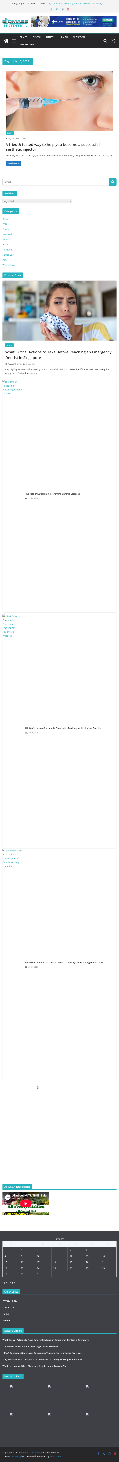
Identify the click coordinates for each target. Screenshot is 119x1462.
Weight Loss (27, 44)
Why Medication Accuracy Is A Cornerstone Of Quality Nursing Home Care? (64, 962)
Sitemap (6, 1320)
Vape (5, 259)
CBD (4, 224)
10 (38, 1256)
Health (64, 37)
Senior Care (8, 254)
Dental (37, 37)
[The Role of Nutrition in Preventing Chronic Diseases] (12, 496)
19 (71, 1262)
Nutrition (79, 37)
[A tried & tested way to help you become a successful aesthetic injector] (59, 101)
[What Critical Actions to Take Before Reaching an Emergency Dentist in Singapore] (59, 311)
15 (5, 1262)
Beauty (24, 37)
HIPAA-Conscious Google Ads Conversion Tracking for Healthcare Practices (63, 728)
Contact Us (8, 1307)
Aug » (12, 1282)
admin (25, 138)
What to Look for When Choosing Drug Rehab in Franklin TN (34, 1366)
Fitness (50, 37)
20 (87, 1262)
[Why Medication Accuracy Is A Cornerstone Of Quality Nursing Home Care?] (12, 965)
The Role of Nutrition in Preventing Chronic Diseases (52, 493)
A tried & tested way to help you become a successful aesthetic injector (53, 147)
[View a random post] (113, 41)
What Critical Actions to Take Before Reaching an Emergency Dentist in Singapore (58, 354)
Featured (7, 234)
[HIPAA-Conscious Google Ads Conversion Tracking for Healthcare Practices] (12, 730)
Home (5, 1313)
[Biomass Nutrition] (6, 41)
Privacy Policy (9, 1300)
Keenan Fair (30, 364)
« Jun (5, 1282)
